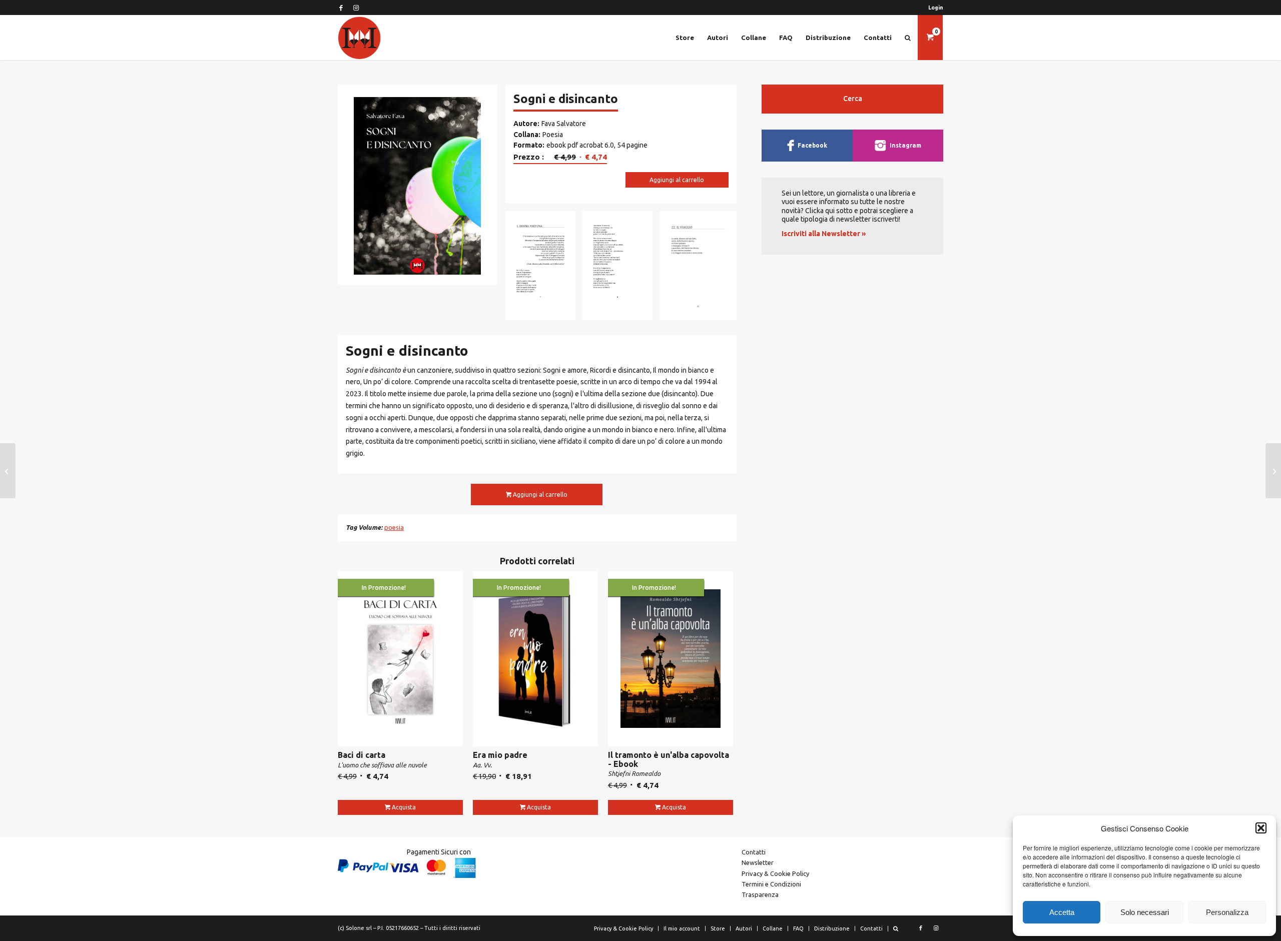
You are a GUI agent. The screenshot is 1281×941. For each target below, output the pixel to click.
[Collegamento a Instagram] (355, 7)
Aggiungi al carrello (677, 180)
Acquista (404, 807)
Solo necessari (1144, 912)
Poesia (552, 135)
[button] (1261, 828)
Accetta (1061, 912)
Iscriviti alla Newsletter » (824, 234)
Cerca (852, 99)
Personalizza (1227, 912)
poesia (394, 527)
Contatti (754, 851)
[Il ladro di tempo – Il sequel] (8, 470)
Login (935, 8)
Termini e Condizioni (771, 883)
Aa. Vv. (482, 764)
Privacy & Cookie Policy (775, 873)
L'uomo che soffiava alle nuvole (382, 764)
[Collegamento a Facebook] (340, 7)
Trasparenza (760, 894)
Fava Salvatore (563, 124)
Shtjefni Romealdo (634, 773)
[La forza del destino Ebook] (1273, 470)
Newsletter (758, 862)
